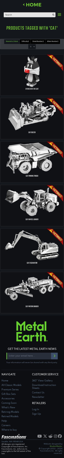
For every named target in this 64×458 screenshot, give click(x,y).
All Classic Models (11, 385)
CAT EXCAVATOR (32, 263)
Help (4, 421)
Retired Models (9, 416)
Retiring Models (10, 412)
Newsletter (38, 397)
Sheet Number (37, 41)
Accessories (8, 399)
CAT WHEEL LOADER (32, 219)
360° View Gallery (42, 381)
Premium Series (10, 390)
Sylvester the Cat (32, 89)
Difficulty (25, 41)
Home (4, 381)
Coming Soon (9, 403)
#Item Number (52, 41)
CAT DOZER (32, 132)
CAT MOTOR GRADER (32, 306)
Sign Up (36, 414)
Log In (35, 409)
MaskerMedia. (56, 446)
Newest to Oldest (12, 41)
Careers (5, 425)
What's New (8, 407)
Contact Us (38, 393)
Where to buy (9, 430)
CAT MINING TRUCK (32, 176)
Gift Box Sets (8, 394)
